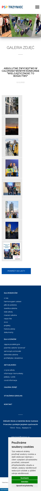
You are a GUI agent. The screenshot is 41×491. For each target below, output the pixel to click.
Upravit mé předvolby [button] (24, 486)
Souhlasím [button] (24, 478)
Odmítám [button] (24, 482)
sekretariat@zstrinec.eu (20, 437)
